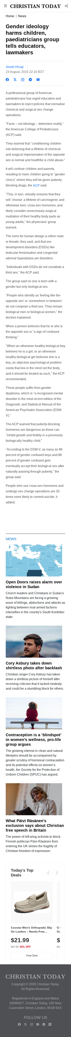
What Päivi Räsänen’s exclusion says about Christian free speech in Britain (35, 825)
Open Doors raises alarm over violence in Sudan (34, 584)
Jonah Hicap (14, 67)
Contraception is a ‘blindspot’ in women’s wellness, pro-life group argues (33, 739)
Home (10, 16)
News (22, 16)
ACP (36, 185)
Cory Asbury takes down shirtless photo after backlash (34, 665)
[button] (5, 6)
